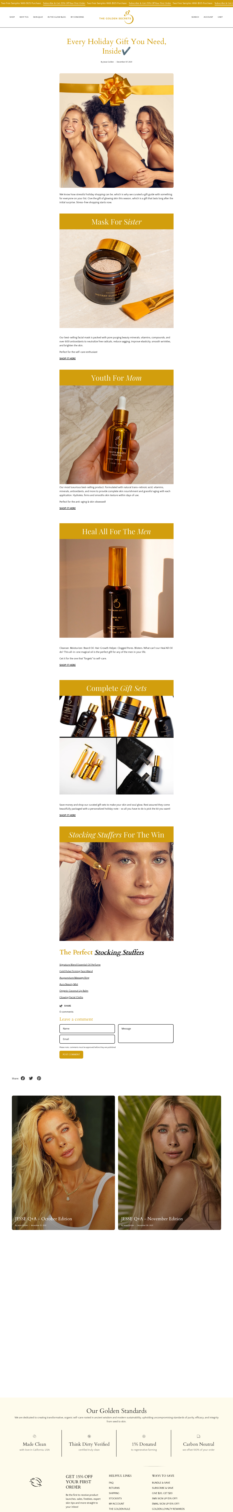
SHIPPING (114, 1493)
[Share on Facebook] (22, 1078)
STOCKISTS (115, 1498)
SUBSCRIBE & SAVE (162, 1488)
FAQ (111, 1482)
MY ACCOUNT (116, 1503)
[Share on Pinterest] (39, 1078)
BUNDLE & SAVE (161, 1482)
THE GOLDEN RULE (119, 1509)
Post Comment (71, 1054)
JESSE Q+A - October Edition (43, 1219)
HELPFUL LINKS (120, 1476)
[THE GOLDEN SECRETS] (116, 17)
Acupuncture (74, 977)
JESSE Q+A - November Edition (152, 1219)
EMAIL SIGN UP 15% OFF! (165, 1503)
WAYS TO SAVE (163, 1476)
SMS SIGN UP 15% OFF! (164, 1498)
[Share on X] (31, 1078)
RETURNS (114, 1488)
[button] (24, 17)
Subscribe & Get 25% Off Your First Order (26, 3)
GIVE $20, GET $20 (162, 1493)
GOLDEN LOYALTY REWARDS (168, 1509)
